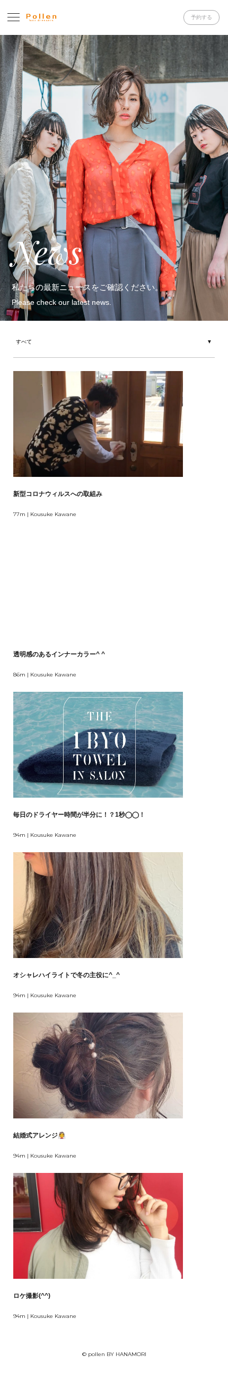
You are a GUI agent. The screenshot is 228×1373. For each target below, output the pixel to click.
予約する (201, 17)
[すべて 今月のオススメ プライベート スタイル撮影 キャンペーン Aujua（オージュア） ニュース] (114, 340)
